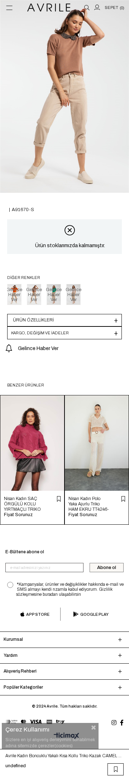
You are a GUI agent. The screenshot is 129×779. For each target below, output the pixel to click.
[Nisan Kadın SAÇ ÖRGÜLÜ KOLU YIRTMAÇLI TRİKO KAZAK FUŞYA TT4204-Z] (32, 443)
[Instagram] (113, 722)
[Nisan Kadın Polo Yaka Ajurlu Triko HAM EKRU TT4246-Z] (97, 443)
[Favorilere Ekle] (115, 769)
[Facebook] (122, 722)
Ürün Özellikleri (33, 320)
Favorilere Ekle (59, 499)
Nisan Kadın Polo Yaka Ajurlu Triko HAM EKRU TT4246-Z (88, 504)
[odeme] (34, 722)
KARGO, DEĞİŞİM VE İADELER (40, 333)
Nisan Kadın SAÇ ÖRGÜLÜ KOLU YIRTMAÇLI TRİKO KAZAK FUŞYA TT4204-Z (22, 504)
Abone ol (106, 567)
